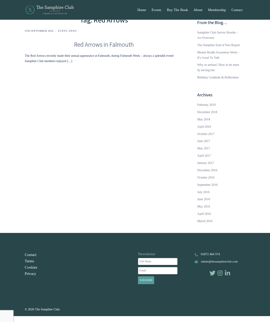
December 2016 (207, 170)
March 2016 (204, 221)
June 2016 (203, 199)
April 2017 (204, 155)
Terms (29, 261)
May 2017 (203, 148)
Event (62, 31)
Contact (237, 10)
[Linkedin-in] (227, 273)
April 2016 (204, 213)
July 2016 (203, 192)
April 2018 (204, 126)
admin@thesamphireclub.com (219, 261)
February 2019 (206, 104)
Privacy (30, 274)
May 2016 (203, 206)
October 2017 (205, 134)
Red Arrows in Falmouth (104, 44)
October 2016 (205, 177)
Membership (217, 10)
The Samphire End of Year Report (218, 45)
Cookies (31, 267)
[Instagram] (220, 273)
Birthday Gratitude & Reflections (218, 77)
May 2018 (203, 119)
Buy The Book (177, 10)
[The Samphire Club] (49, 9)
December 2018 (207, 112)
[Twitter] (212, 273)
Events (156, 10)
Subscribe (146, 280)
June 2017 (203, 141)
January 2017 (205, 163)
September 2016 (207, 184)
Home (141, 10)
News (73, 31)
